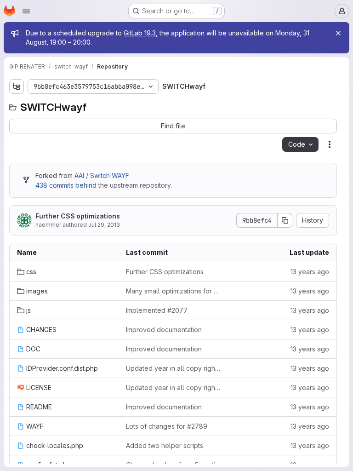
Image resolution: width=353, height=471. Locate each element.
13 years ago (309, 272)
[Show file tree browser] (16, 86)
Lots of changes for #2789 (166, 426)
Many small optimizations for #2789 (173, 291)
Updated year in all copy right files (173, 368)
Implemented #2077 (157, 310)
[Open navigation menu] (26, 11)
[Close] (338, 33)
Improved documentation (164, 329)
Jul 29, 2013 (104, 224)
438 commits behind (66, 185)
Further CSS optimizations (77, 216)
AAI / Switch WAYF (101, 175)
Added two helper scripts (164, 445)
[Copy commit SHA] (285, 220)
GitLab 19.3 (140, 33)
